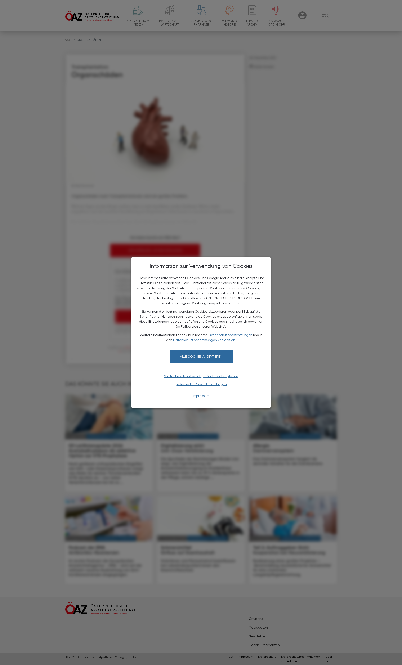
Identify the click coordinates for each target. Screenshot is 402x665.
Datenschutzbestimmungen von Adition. (204, 340)
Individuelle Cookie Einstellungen (202, 384)
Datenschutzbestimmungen (230, 335)
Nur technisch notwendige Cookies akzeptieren (201, 376)
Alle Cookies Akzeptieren (201, 356)
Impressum (201, 396)
